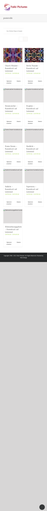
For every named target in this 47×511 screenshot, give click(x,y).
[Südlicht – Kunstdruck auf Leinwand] (12, 176)
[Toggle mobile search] (39, 3)
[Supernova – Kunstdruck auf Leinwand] (34, 176)
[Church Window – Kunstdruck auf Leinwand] (12, 55)
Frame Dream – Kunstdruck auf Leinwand (11, 149)
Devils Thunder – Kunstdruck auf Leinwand (33, 68)
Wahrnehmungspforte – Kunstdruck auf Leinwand (13, 229)
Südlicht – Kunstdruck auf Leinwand (11, 189)
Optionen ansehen (9, 82)
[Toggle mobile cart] (35, 3)
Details (19, 81)
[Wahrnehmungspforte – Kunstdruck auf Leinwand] (12, 216)
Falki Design (23, 257)
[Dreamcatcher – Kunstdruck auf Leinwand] (12, 95)
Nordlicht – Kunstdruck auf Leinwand (32, 149)
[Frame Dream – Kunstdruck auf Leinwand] (12, 136)
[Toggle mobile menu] (43, 3)
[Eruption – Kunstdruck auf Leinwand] (34, 95)
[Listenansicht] (25, 39)
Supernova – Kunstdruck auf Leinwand (32, 189)
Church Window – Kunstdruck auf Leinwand (12, 68)
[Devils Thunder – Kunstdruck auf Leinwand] (34, 55)
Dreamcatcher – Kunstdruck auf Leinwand (11, 108)
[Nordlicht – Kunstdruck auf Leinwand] (34, 136)
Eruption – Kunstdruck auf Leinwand (32, 108)
